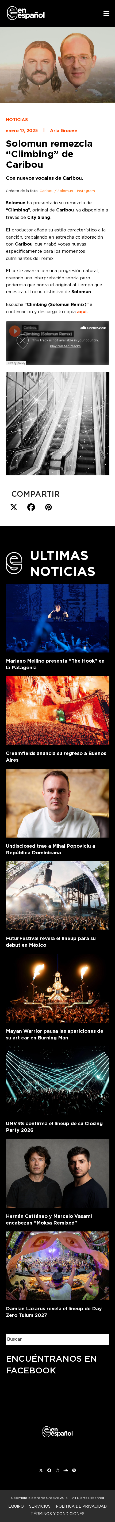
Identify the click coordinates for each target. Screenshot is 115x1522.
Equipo (16, 1506)
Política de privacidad (81, 1506)
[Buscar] (101, 1339)
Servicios (40, 1506)
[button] (106, 13)
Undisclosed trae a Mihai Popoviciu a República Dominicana (50, 849)
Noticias (17, 120)
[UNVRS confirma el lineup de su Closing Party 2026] (57, 1079)
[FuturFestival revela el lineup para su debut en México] (57, 894)
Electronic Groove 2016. (48, 1498)
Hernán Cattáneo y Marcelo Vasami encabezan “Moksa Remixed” (49, 1219)
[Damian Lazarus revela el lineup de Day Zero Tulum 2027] (57, 1264)
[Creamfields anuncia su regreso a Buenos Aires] (57, 709)
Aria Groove (63, 130)
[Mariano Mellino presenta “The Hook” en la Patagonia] (57, 617)
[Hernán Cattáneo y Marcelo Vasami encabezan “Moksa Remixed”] (57, 1172)
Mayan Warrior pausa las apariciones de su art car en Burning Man (54, 1034)
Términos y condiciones (58, 1513)
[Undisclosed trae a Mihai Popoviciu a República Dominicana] (57, 802)
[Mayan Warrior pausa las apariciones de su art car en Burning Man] (57, 987)
